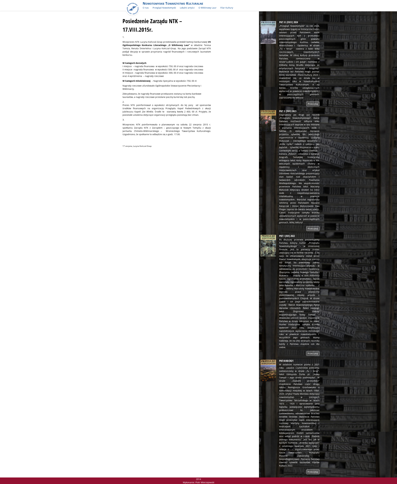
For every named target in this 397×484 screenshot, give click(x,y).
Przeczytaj (313, 103)
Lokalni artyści (187, 7)
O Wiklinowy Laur (207, 7)
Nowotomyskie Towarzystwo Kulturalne (173, 3)
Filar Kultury (226, 7)
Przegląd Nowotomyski (164, 7)
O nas (146, 7)
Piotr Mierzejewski (204, 482)
